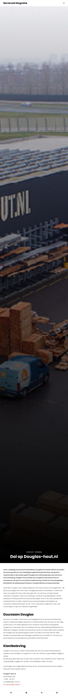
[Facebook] (11, 692)
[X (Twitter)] (26, 692)
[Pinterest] (41, 692)
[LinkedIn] (57, 692)
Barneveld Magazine (15, 3)
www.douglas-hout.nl (12, 684)
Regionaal (38, 552)
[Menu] (64, 3)
